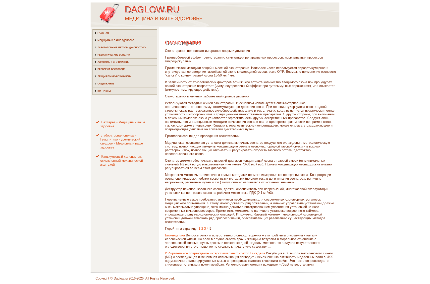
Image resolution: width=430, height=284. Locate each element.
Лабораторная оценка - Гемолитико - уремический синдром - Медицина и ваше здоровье (121, 141)
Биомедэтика (175, 235)
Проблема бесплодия (111, 69)
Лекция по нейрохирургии (114, 76)
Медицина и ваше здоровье (116, 40)
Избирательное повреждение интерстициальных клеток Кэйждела (215, 253)
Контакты (104, 91)
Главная (103, 33)
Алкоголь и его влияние (113, 62)
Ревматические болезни (114, 55)
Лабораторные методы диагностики (122, 47)
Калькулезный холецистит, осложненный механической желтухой (121, 161)
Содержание (106, 83)
